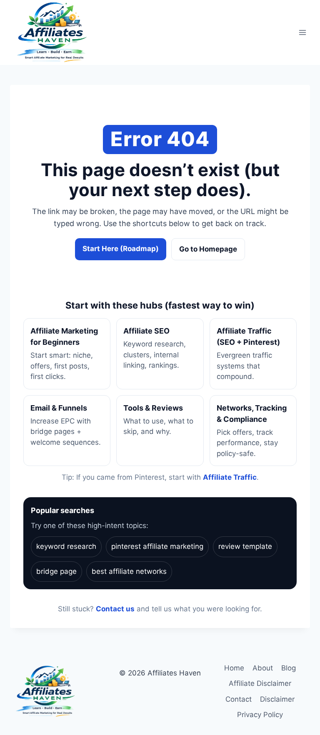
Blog (288, 668)
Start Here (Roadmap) (120, 248)
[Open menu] (302, 32)
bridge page (56, 571)
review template (245, 546)
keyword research (66, 546)
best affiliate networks (129, 571)
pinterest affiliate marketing (157, 546)
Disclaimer (277, 699)
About (262, 668)
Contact (238, 699)
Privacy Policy (260, 714)
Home (234, 668)
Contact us (115, 609)
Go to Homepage (208, 249)
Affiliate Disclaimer (260, 683)
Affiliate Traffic (230, 477)
